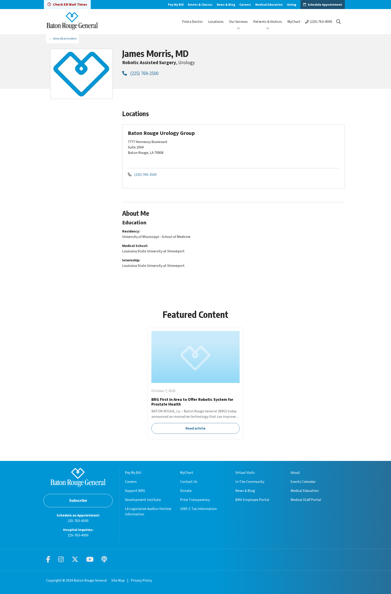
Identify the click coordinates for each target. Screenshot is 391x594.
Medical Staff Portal (306, 499)
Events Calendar (303, 481)
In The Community (249, 481)
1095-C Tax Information (198, 508)
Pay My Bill (176, 4)
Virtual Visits (245, 472)
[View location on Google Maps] (304, 146)
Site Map (118, 580)
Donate (186, 490)
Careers (245, 4)
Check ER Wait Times (70, 4)
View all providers (65, 38)
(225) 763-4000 (321, 21)
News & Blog (226, 4)
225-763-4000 (78, 535)
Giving (291, 4)
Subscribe (78, 500)
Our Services (238, 21)
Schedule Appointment (325, 4)
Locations (216, 21)
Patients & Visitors (267, 21)
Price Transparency (195, 499)
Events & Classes (200, 4)
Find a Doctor (192, 21)
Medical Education (269, 4)
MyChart (293, 21)
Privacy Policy (141, 580)
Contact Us (188, 481)
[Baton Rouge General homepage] (72, 21)
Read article (195, 383)
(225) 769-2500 (143, 73)
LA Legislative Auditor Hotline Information (148, 511)
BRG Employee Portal (252, 499)
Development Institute (143, 499)
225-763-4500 (78, 520)
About (295, 472)
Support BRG (135, 490)
